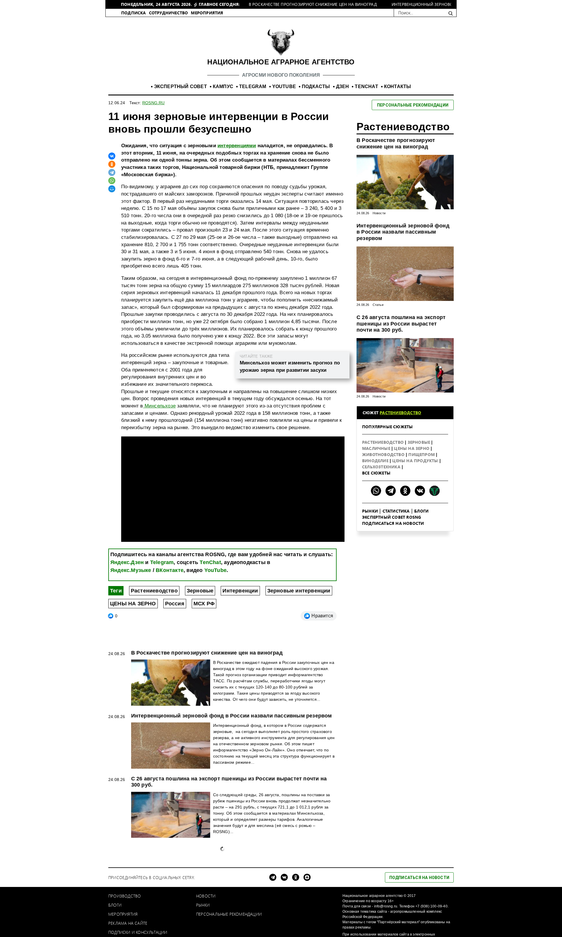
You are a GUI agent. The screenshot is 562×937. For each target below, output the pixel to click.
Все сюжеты (376, 473)
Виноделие (376, 460)
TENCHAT (366, 86)
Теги (116, 591)
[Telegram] (111, 172)
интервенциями (236, 145)
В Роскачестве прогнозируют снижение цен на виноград (396, 143)
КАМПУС (223, 86)
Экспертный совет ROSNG (391, 517)
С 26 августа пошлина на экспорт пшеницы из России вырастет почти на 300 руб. (401, 323)
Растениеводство (154, 591)
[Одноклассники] (111, 164)
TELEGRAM (252, 86)
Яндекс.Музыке (130, 570)
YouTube (215, 570)
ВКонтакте (170, 570)
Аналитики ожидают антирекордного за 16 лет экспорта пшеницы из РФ (227, 911)
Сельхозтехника (382, 467)
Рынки (370, 511)
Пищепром (422, 454)
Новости (379, 213)
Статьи (378, 304)
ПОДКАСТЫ (316, 86)
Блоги (421, 511)
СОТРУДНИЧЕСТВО (168, 13)
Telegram (162, 562)
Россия (174, 604)
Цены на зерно (412, 448)
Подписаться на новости (393, 523)
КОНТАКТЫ (397, 86)
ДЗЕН (342, 86)
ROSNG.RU (153, 102)
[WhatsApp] (111, 180)
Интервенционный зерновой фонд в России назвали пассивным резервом (403, 232)
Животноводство (384, 454)
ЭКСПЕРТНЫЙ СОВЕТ (180, 86)
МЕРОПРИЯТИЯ (207, 13)
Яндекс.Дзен (127, 562)
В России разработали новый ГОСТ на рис (188, 848)
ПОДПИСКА (133, 13)
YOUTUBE (284, 86)
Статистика (396, 511)
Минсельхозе (159, 406)
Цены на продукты (415, 460)
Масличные (376, 448)
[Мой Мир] (111, 188)
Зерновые (200, 591)
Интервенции (240, 591)
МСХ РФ (204, 604)
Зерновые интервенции (298, 591)
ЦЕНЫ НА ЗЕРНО (133, 604)
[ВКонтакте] (111, 156)
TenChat (210, 562)
